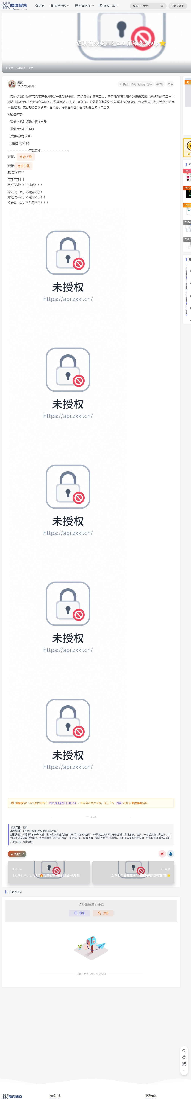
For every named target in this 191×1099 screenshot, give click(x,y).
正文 (30, 68)
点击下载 (26, 157)
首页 (10, 68)
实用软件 (21, 68)
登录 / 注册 (177, 6)
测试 (20, 82)
